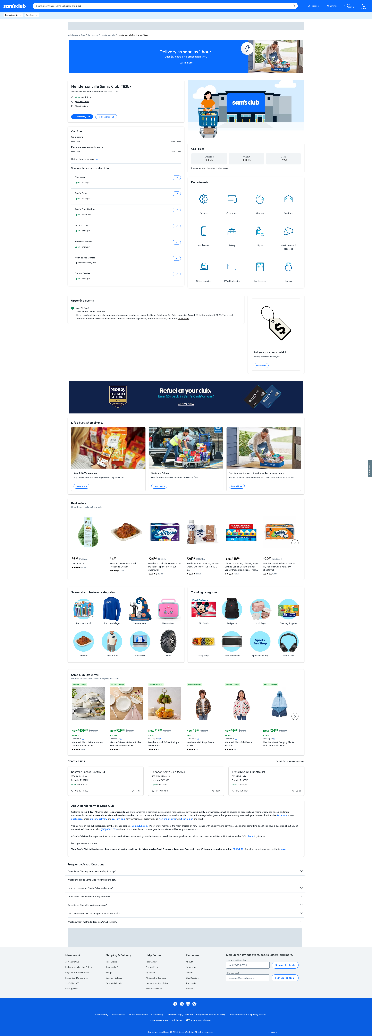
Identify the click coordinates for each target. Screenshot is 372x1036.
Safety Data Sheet (159, 1020)
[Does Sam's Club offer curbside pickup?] (301, 904)
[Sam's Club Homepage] (14, 6)
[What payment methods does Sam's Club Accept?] (301, 921)
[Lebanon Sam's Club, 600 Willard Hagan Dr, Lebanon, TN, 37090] (186, 781)
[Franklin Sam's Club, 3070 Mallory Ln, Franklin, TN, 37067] (266, 781)
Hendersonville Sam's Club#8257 (101, 86)
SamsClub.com (140, 825)
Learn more (186, 62)
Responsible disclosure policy (210, 1014)
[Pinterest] (194, 1003)
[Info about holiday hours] (97, 158)
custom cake (118, 818)
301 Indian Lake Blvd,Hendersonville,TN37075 (94, 91)
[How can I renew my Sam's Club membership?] (301, 888)
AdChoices (177, 1020)
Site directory (101, 1014)
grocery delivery (98, 818)
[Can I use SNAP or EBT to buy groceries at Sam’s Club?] (301, 913)
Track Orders (111, 961)
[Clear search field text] (287, 6)
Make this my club (82, 116)
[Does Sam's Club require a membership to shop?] (301, 871)
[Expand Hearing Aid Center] (177, 258)
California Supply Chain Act (180, 1014)
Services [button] (30, 15)
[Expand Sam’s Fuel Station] (177, 210)
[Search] (294, 5)
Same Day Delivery (114, 977)
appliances (76, 818)
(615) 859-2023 (82, 101)
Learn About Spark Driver (157, 983)
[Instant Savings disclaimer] (83, 739)
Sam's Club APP (72, 983)
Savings (333, 5)
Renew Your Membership (76, 977)
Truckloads (191, 983)
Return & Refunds (114, 983)
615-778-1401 (242, 790)
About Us (190, 961)
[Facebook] (175, 1003)
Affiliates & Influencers (156, 977)
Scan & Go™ (187, 818)
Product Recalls (153, 967)
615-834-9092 (81, 790)
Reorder (316, 5)
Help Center (151, 961)
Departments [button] (11, 15)
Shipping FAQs (112, 967)
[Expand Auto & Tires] (177, 226)
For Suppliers (71, 988)
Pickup (109, 972)
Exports (189, 988)
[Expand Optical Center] (177, 274)
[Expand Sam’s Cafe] (177, 193)
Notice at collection (138, 1014)
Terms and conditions (158, 1032)
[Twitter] (188, 1003)
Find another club (106, 116)
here (250, 836)
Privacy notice (118, 1014)
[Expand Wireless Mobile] (177, 242)
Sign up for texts (285, 965)
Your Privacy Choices (201, 1020)
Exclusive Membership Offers (78, 967)
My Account (151, 972)
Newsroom (191, 967)
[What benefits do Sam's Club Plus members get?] (301, 879)
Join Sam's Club (72, 961)
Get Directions (81, 105)
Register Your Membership (77, 972)
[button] (349, 6)
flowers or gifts (167, 818)
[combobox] (165, 6)
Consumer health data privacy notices (247, 1014)
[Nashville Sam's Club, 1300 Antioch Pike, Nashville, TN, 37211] (105, 781)
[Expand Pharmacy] (177, 177)
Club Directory (192, 977)
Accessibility (157, 1014)
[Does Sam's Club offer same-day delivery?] (301, 896)
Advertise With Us (154, 988)
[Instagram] (181, 1003)
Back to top (274, 1032)
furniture (282, 815)
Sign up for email (285, 978)
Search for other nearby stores (290, 761)
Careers (189, 972)
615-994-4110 (162, 790)
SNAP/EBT (238, 849)
